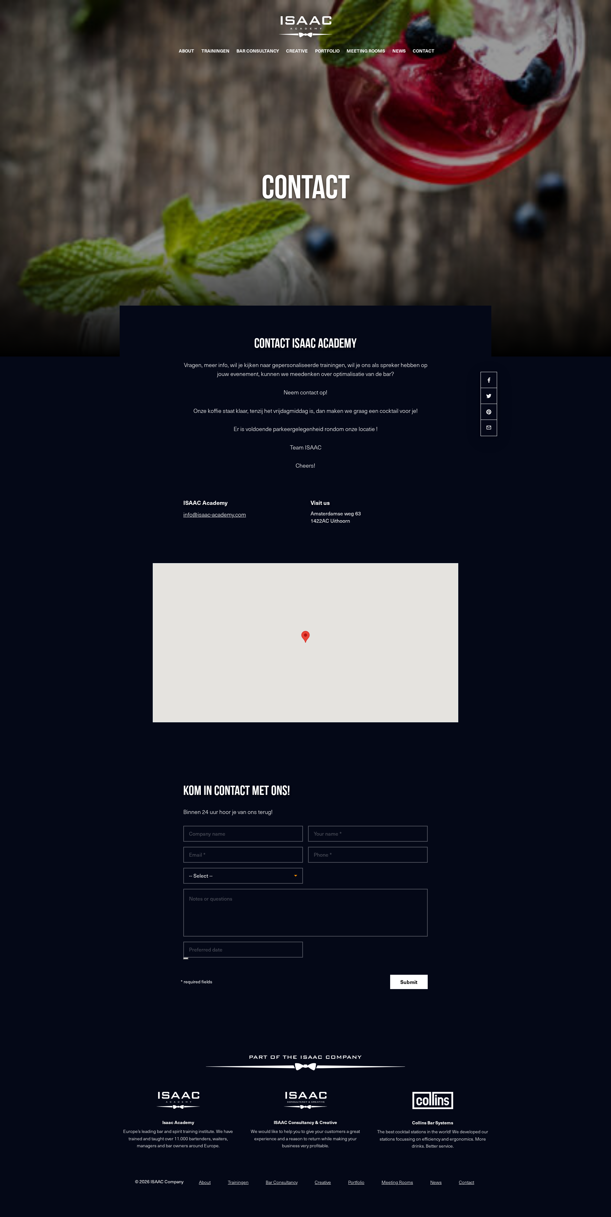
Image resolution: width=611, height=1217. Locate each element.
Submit (409, 981)
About (186, 50)
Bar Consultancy (257, 50)
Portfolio (327, 50)
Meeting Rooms (366, 50)
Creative (297, 50)
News (399, 50)
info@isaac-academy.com (214, 514)
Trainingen (215, 50)
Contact (423, 50)
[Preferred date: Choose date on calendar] (185, 958)
